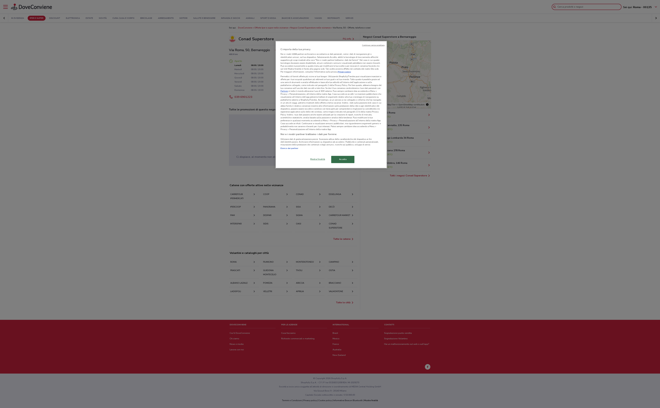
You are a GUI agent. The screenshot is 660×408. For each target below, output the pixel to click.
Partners (284, 91)
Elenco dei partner (289, 148)
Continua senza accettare (373, 45)
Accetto (343, 159)
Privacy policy (344, 71)
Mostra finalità (317, 159)
